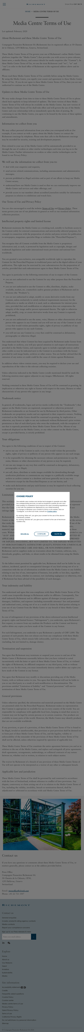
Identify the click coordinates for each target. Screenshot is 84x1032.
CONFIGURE (41, 534)
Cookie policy (52, 511)
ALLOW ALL (58, 534)
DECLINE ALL (25, 534)
